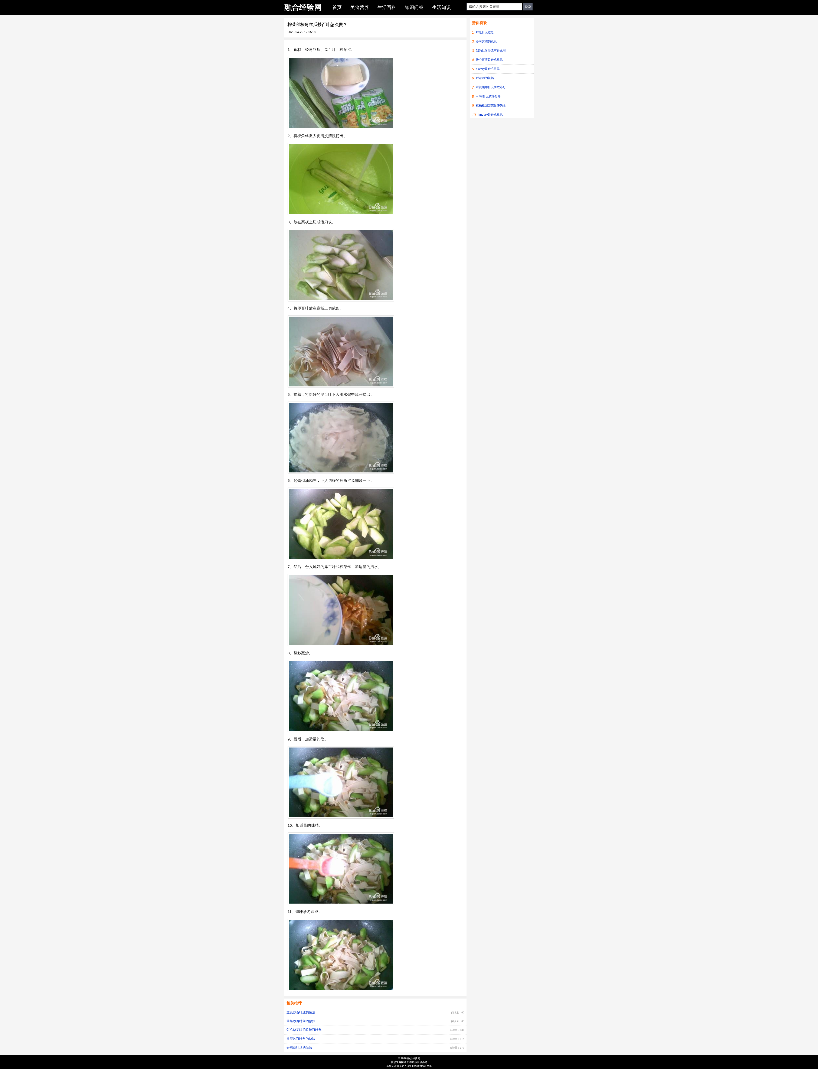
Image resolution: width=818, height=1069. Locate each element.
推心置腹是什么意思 (489, 59)
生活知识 (441, 7)
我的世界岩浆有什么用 (491, 50)
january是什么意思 (490, 114)
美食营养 (359, 7)
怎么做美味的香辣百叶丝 (304, 1030)
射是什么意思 (485, 32)
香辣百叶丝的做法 (299, 1047)
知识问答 (414, 7)
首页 (337, 7)
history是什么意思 (488, 68)
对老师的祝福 (485, 78)
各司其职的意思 (486, 41)
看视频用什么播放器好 (491, 87)
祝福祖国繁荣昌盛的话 (491, 105)
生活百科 (386, 7)
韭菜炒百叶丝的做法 (301, 1012)
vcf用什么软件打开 (488, 96)
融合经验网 (303, 7)
